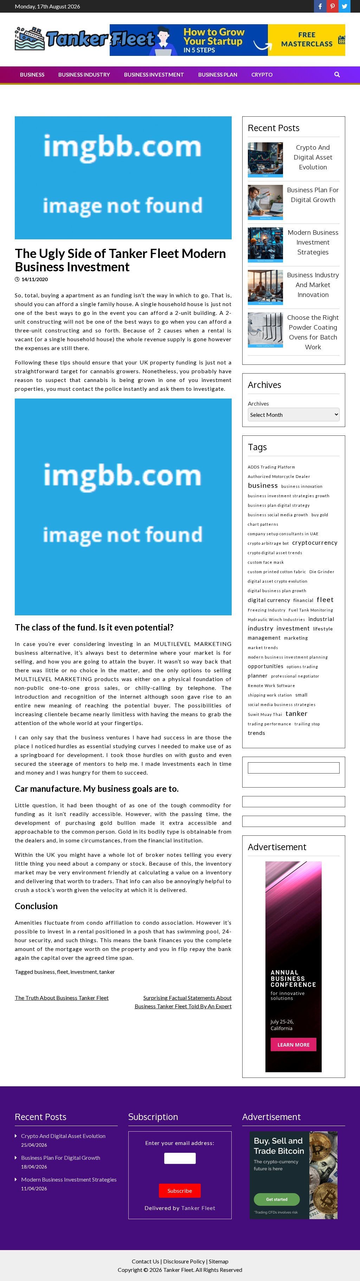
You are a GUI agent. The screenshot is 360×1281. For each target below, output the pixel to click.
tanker (107, 971)
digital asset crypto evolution (278, 581)
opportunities (266, 666)
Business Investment (154, 74)
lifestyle (323, 629)
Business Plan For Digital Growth (60, 1157)
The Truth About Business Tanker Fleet (62, 997)
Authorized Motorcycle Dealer (279, 476)
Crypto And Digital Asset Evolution (313, 157)
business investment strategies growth (289, 495)
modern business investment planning (288, 657)
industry (261, 628)
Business (32, 74)
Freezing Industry (266, 610)
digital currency (269, 600)
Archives (258, 403)
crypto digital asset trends (275, 552)
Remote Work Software (271, 685)
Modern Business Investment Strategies (313, 242)
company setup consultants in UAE (283, 533)
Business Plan (217, 74)
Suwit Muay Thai (265, 714)
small (301, 695)
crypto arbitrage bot (268, 543)
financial (304, 600)
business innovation (302, 486)
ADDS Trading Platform (271, 467)
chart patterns (263, 524)
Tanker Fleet (198, 1207)
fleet (62, 971)
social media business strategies (282, 704)
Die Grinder (322, 571)
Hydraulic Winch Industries (276, 619)
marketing (296, 638)
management (264, 638)
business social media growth (278, 514)
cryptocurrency (315, 542)
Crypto (261, 74)
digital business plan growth (277, 590)
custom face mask (266, 562)
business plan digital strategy (279, 505)
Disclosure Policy (184, 1261)
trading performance (269, 724)
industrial (321, 619)
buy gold (319, 514)
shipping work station (270, 695)
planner (258, 675)
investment (83, 971)
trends (256, 732)
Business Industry (84, 74)
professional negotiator (295, 676)
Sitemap (219, 1261)
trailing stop (307, 724)
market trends (263, 647)
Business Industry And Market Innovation (313, 284)
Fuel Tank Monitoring (311, 610)
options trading (302, 666)
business (44, 971)
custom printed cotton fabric (277, 571)
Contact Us (145, 1261)
